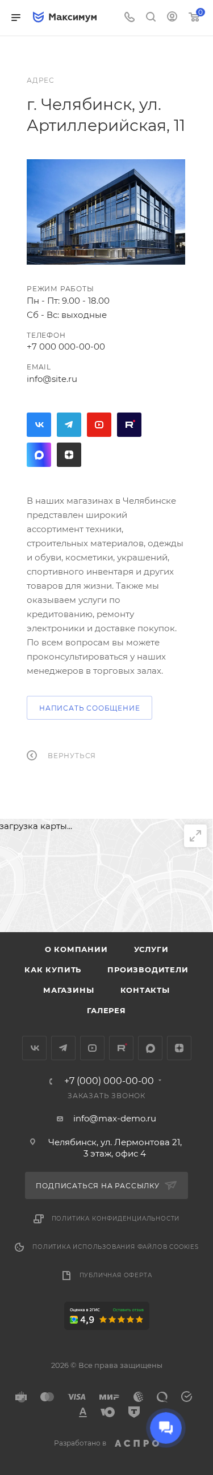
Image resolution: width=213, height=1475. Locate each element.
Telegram (69, 425)
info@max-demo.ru (114, 1118)
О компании (76, 949)
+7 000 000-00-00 (66, 346)
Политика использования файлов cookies (115, 1247)
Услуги (151, 949)
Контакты (145, 989)
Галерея (106, 1010)
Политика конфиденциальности (116, 1218)
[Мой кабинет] (172, 17)
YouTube (99, 425)
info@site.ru (52, 378)
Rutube (129, 425)
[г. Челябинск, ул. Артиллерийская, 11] (106, 212)
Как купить (52, 969)
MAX (39, 455)
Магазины (68, 989)
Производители (147, 969)
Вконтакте (39, 425)
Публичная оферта (116, 1275)
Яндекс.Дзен (69, 455)
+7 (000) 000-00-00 (109, 1081)
